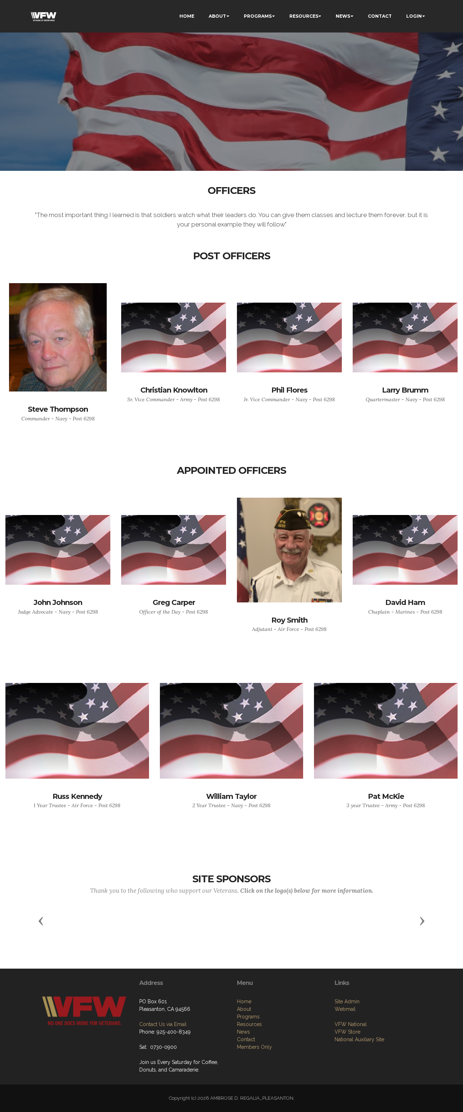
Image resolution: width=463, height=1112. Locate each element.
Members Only (254, 1047)
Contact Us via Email (163, 1024)
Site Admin (347, 1001)
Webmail (345, 1009)
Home (244, 1001)
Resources (249, 1024)
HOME (186, 16)
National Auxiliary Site (359, 1039)
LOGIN (414, 16)
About (244, 1009)
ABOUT (217, 16)
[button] (41, 920)
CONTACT (380, 16)
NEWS (343, 16)
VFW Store (347, 1032)
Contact (246, 1039)
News (243, 1032)
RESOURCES (303, 16)
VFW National (351, 1024)
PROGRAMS (258, 16)
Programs (248, 1017)
